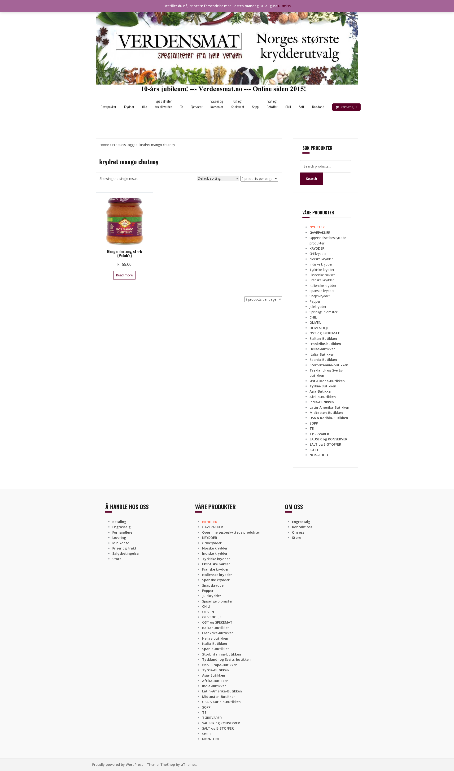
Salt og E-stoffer (272, 103)
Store (116, 559)
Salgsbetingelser (126, 553)
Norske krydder (321, 259)
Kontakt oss (302, 527)
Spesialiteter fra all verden (163, 103)
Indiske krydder (321, 264)
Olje (144, 106)
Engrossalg (121, 527)
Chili (288, 106)
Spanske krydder (322, 290)
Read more (124, 275)
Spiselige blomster (323, 312)
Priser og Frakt (124, 548)
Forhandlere (122, 532)
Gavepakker (108, 106)
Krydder (129, 106)
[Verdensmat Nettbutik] (227, 48)
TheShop (167, 764)
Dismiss (284, 6)
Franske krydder (322, 280)
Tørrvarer (196, 106)
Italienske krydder (323, 285)
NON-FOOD (319, 455)
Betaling (119, 521)
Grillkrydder (318, 253)
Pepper (315, 301)
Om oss (298, 532)
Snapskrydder (320, 296)
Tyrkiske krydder (322, 269)
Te (181, 106)
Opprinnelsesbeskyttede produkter (231, 532)
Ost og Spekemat (237, 103)
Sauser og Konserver (216, 103)
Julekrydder (318, 306)
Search (311, 178)
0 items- (348, 107)
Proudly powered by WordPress (117, 764)
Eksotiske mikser (322, 275)
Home (104, 144)
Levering (119, 537)
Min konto (120, 543)
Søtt (301, 106)
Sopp (255, 106)
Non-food (318, 106)
